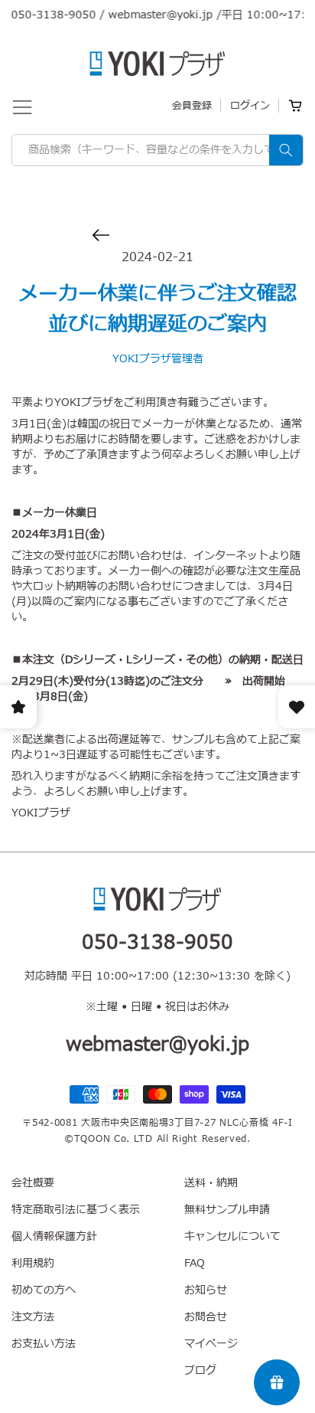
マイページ (211, 1344)
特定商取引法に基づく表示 (75, 1210)
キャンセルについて (232, 1236)
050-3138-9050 (46, 15)
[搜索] (286, 150)
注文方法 (32, 1317)
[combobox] (157, 150)
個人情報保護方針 (54, 1236)
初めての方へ (43, 1290)
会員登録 (192, 105)
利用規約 (32, 1263)
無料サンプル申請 (227, 1210)
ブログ (200, 1370)
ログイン (250, 105)
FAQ (194, 1263)
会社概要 (32, 1183)
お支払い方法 (43, 1344)
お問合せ (205, 1317)
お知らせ (205, 1290)
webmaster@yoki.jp (153, 15)
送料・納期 (211, 1183)
